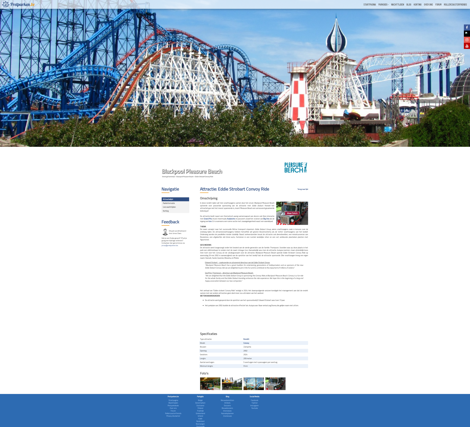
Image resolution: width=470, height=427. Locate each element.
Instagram (254, 405)
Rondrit (246, 339)
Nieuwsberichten (227, 400)
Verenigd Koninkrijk (168, 176)
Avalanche (231, 218)
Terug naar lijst (303, 189)
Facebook (254, 400)
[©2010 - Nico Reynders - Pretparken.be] (210, 383)
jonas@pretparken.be (170, 245)
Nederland (200, 421)
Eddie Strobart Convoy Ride (204, 176)
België (200, 400)
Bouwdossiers (227, 408)
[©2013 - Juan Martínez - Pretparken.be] (232, 383)
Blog (408, 4)
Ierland (200, 416)
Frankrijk (200, 410)
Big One (266, 218)
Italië (200, 418)
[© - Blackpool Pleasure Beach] (275, 383)
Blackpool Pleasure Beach (185, 176)
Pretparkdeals (173, 405)
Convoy (246, 343)
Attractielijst (168, 199)
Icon (210, 221)
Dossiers (227, 405)
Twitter (255, 402)
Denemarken (200, 402)
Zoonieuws (227, 416)
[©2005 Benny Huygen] (254, 383)
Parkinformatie (169, 203)
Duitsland (200, 405)
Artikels (227, 402)
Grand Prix (208, 218)
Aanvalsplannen (227, 413)
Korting (418, 4)
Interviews (227, 410)
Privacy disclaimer (173, 416)
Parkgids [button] (382, 4)
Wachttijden (397, 4)
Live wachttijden (169, 207)
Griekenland (200, 413)
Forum (438, 4)
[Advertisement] (254, 323)
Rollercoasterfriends (455, 4)
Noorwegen (200, 423)
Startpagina (370, 4)
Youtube (254, 408)
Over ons (428, 4)
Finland (200, 408)
